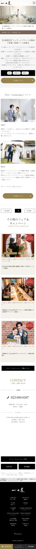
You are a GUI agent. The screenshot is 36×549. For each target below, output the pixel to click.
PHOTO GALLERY (13, 514)
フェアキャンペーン (19, 546)
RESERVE (13, 524)
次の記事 (29, 211)
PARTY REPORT (25, 514)
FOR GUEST (26, 519)
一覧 (18, 211)
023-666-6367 (20, 397)
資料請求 (27, 466)
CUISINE (13, 508)
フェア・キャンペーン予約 (18, 459)
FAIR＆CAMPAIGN (26, 508)
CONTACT (25, 524)
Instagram (19, 534)
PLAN (13, 503)
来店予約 (9, 466)
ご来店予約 (7, 546)
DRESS (25, 503)
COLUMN (13, 519)
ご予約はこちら (18, 80)
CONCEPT (13, 498)
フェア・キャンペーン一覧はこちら (18, 368)
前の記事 (7, 211)
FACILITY (25, 498)
